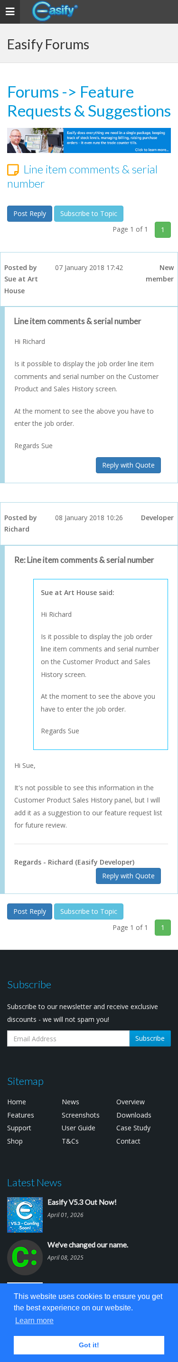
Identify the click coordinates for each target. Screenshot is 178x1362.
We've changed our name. (87, 1244)
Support (19, 1127)
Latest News (34, 1182)
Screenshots (81, 1114)
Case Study (133, 1127)
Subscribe (150, 1038)
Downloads (133, 1114)
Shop (15, 1141)
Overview (130, 1101)
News (70, 1101)
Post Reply (29, 213)
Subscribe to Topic (88, 213)
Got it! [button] (89, 1345)
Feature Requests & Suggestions (89, 101)
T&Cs (70, 1141)
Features (20, 1114)
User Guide (78, 1127)
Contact (128, 1141)
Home (16, 1101)
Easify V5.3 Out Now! (82, 1202)
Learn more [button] (34, 1321)
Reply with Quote (128, 464)
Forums (33, 91)
